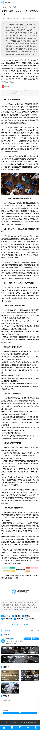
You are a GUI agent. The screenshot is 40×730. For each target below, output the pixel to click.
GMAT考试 (7, 616)
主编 (2, 18)
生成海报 (7, 630)
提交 (20, 713)
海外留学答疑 (24, 18)
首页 (2, 7)
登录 (4, 710)
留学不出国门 (20, 618)
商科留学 (17, 616)
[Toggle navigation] (37, 2)
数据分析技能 (8, 618)
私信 (36, 638)
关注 (29, 638)
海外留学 (31, 618)
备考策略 (27, 616)
